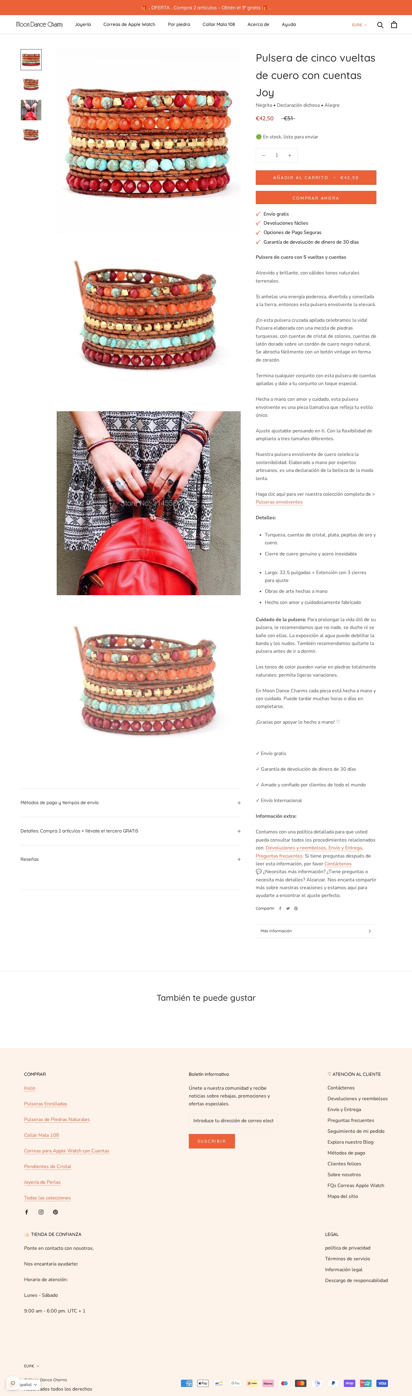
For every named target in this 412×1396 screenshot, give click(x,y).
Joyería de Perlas (42, 1197)
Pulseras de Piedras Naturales (57, 1135)
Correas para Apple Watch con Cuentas (66, 1166)
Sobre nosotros (344, 1190)
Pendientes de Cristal (47, 1182)
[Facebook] (280, 924)
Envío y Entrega (344, 1125)
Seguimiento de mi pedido (356, 1146)
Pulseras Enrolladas (45, 1119)
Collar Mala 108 (219, 24)
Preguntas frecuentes (351, 1135)
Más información (276, 946)
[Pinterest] (296, 924)
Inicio (29, 1103)
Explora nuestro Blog (350, 1157)
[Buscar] (380, 24)
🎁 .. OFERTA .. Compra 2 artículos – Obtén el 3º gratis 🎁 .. (206, 8)
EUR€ (357, 24)
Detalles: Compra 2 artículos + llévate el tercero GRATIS (79, 831)
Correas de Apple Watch (129, 24)
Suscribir (212, 1156)
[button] (23, 1384)
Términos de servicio (347, 1274)
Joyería (83, 24)
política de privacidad (347, 1263)
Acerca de (258, 24)
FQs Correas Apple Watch (356, 1201)
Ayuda (289, 24)
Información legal (344, 1285)
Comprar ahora (316, 213)
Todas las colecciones (47, 1213)
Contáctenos (341, 1103)
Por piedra (179, 24)
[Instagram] (41, 1227)
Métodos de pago (346, 1168)
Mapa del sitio (343, 1211)
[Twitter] (288, 924)
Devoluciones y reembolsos (358, 1114)
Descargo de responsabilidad (356, 1296)
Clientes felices (344, 1179)
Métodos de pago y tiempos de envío (60, 802)
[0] (394, 24)
